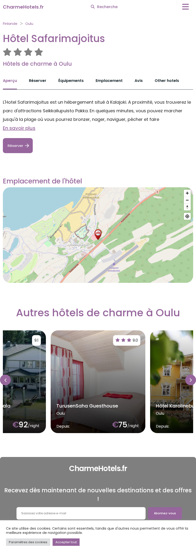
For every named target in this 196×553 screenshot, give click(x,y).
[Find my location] (187, 216)
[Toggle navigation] (185, 7)
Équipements (71, 80)
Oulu (29, 23)
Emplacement (109, 80)
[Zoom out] (187, 200)
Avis (139, 80)
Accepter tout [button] (66, 542)
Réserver (37, 80)
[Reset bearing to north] (187, 207)
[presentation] (5, 380)
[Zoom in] (187, 193)
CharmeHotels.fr (23, 7)
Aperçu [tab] (10, 80)
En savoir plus (19, 128)
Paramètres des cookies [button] (28, 542)
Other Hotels (167, 80)
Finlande (10, 23)
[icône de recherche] (93, 7)
